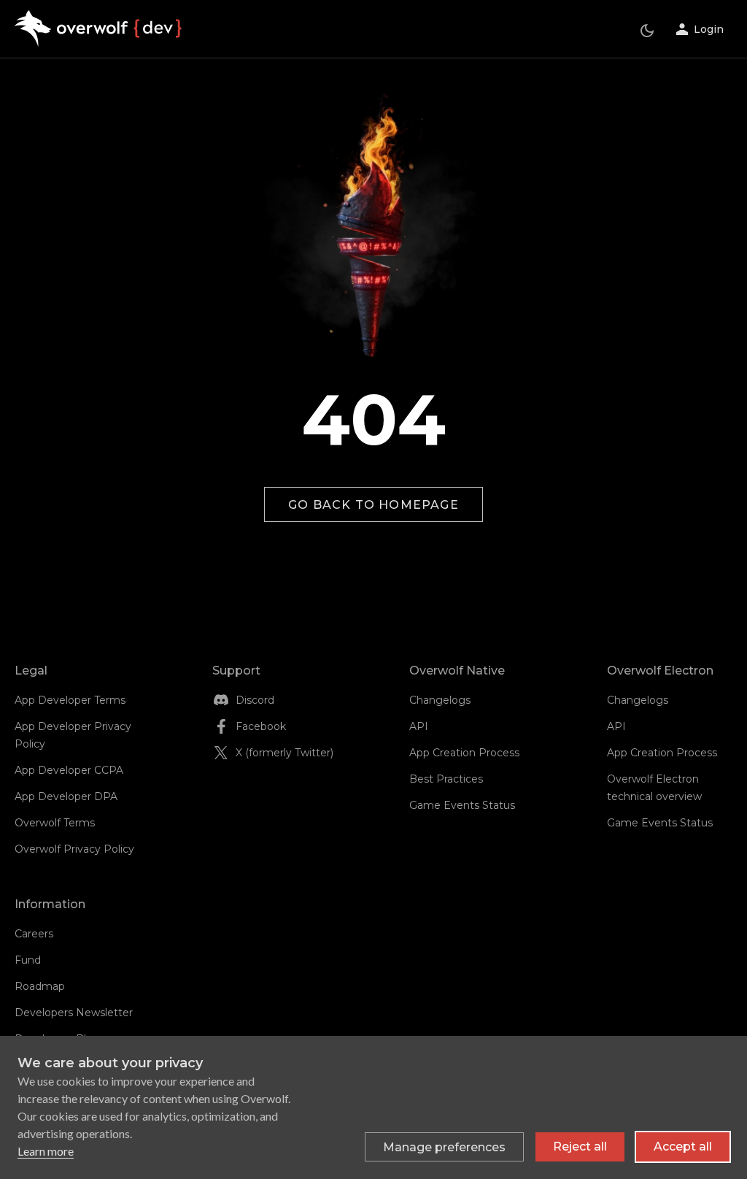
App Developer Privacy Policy (73, 735)
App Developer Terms (70, 700)
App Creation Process (464, 752)
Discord (255, 700)
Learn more (46, 1151)
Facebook (261, 726)
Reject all (580, 1146)
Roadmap (40, 986)
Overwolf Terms (55, 822)
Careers (34, 933)
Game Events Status (462, 805)
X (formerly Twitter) (284, 752)
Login (709, 29)
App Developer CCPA (69, 770)
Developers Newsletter (74, 1012)
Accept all (683, 1146)
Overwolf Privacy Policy (74, 849)
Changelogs (440, 700)
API (418, 726)
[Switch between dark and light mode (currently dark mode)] (647, 30)
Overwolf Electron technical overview (654, 787)
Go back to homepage (373, 505)
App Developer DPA (66, 796)
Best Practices (446, 779)
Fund (28, 960)
